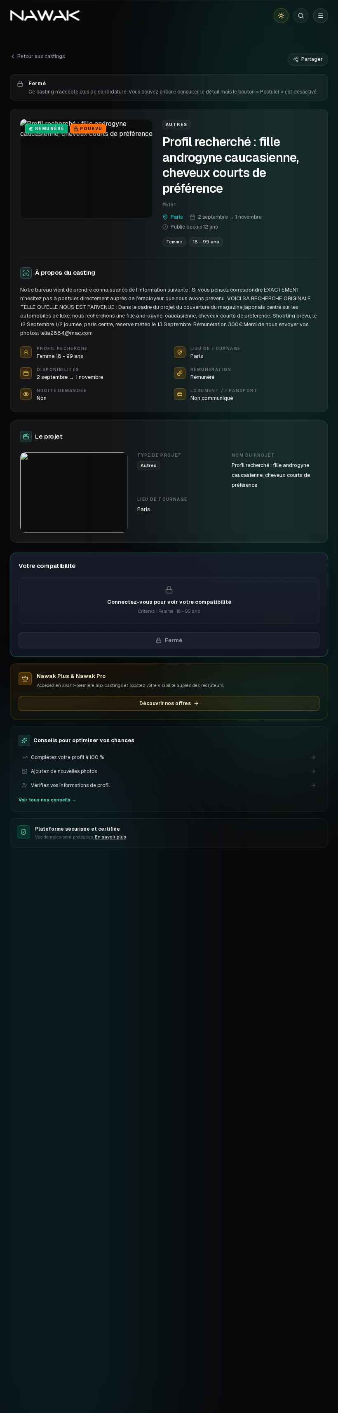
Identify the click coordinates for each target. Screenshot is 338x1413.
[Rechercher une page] (300, 15)
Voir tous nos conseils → (47, 800)
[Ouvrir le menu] (320, 15)
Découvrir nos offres (165, 703)
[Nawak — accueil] (45, 15)
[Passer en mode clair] (281, 15)
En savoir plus (110, 837)
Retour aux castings (41, 56)
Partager (312, 59)
